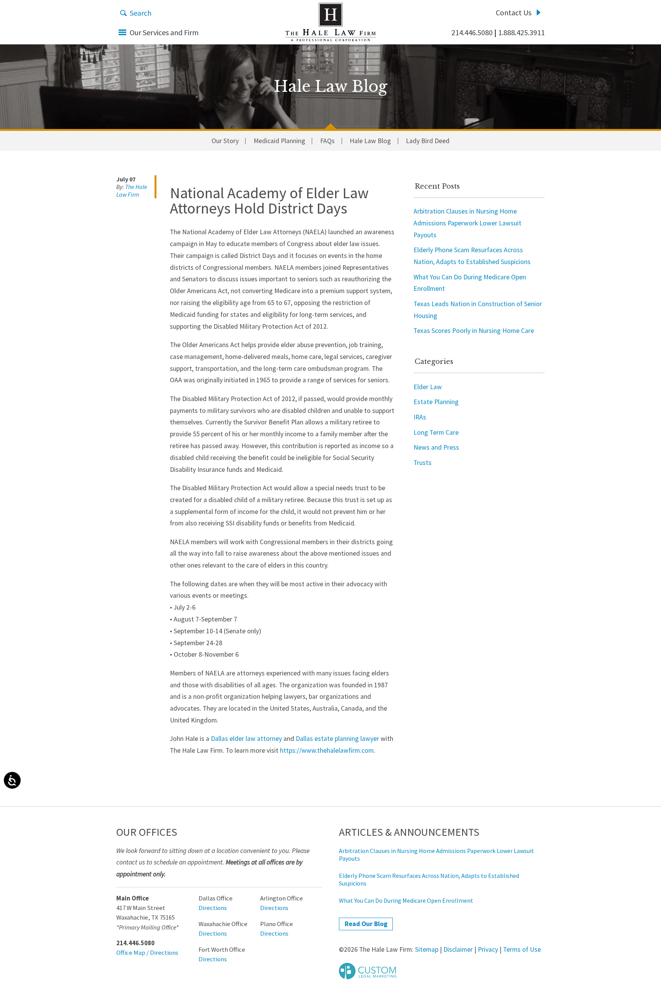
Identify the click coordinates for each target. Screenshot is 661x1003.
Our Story (225, 141)
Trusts (422, 462)
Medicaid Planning (279, 141)
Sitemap (426, 949)
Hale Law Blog (370, 141)
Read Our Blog (366, 924)
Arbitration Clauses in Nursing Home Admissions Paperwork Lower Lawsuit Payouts (467, 223)
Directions (213, 908)
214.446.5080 (472, 32)
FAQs (327, 141)
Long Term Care (436, 432)
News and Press (436, 447)
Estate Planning (436, 402)
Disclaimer (458, 949)
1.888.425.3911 (521, 32)
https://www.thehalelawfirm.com (327, 750)
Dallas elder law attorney (246, 738)
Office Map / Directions (147, 953)
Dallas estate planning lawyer (337, 738)
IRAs (420, 417)
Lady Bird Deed (427, 141)
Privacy (488, 949)
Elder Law (428, 387)
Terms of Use (522, 949)
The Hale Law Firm (330, 22)
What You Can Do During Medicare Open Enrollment (406, 900)
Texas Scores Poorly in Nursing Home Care (474, 330)
